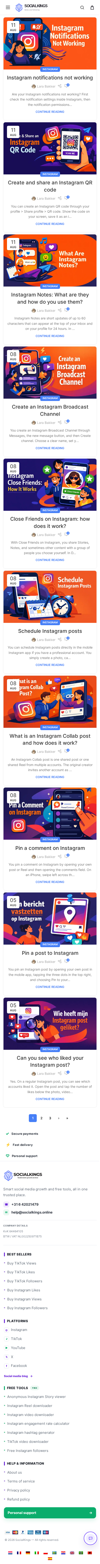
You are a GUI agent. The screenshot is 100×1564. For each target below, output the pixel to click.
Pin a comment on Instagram (48, 839)
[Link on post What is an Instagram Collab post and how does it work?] (48, 696)
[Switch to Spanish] (48, 1546)
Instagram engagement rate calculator (38, 1411)
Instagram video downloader (30, 1402)
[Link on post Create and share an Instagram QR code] (48, 152)
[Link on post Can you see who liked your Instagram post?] (48, 1012)
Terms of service (21, 1469)
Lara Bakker (44, 91)
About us (14, 1460)
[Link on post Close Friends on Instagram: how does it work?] (48, 483)
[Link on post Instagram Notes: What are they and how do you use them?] (48, 263)
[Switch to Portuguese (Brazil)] (79, 1540)
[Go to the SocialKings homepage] (23, 1163)
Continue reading (48, 117)
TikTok (14, 1326)
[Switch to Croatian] (61, 1540)
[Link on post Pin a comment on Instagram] (48, 806)
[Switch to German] (26, 1540)
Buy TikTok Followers (24, 1269)
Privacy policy (18, 1478)
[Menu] (8, 7)
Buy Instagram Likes (23, 1277)
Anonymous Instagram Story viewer (36, 1384)
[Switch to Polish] (44, 1540)
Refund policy (18, 1487)
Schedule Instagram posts (48, 626)
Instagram (48, 67)
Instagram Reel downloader (29, 1393)
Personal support (48, 1500)
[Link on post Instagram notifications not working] (48, 42)
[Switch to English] (70, 1540)
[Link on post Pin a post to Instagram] (48, 909)
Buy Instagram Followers (27, 1295)
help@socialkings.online (29, 1200)
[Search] (82, 7)
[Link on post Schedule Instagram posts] (48, 593)
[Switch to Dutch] (8, 1540)
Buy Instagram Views (24, 1286)
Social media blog (18, 1363)
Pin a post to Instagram (48, 942)
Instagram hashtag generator (31, 1420)
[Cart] (92, 7)
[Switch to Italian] (35, 1540)
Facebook (16, 1353)
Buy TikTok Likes (21, 1260)
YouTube (15, 1335)
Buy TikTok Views (21, 1251)
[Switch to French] (17, 1540)
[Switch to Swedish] (52, 1540)
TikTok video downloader (28, 1429)
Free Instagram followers (27, 1438)
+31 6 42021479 (22, 1192)
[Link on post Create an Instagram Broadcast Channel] (48, 373)
